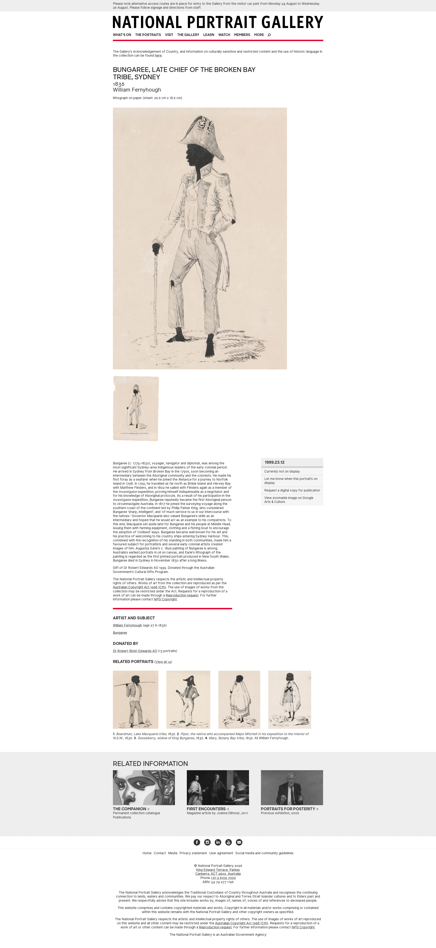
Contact (160, 853)
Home (147, 853)
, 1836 (145, 734)
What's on (122, 35)
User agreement (221, 853)
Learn (208, 35)
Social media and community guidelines (264, 853)
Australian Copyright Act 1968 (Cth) (139, 587)
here (158, 55)
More (259, 35)
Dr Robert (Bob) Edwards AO (135, 651)
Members (242, 35)
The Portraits (148, 35)
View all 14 (163, 662)
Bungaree (120, 633)
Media (172, 853)
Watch (224, 35)
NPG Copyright (165, 599)
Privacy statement (193, 853)
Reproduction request (182, 595)
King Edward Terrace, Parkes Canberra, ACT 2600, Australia (218, 872)
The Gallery (188, 35)
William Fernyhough (137, 90)
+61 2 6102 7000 (223, 878)
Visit (169, 35)
